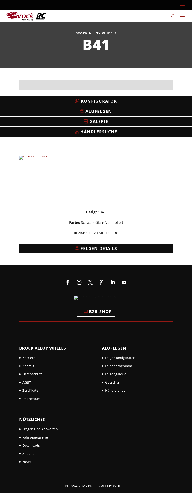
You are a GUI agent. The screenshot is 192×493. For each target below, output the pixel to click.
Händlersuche (98, 131)
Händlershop (115, 390)
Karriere (28, 357)
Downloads (31, 445)
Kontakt (28, 366)
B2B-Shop (100, 311)
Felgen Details (99, 248)
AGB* (26, 382)
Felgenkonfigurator (120, 357)
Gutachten (113, 382)
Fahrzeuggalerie (35, 437)
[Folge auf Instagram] (79, 282)
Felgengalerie (115, 374)
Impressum (31, 398)
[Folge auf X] (90, 282)
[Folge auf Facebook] (68, 282)
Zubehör (29, 453)
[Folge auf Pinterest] (101, 282)
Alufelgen (98, 111)
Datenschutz (32, 374)
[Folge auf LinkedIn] (113, 282)
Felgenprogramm (118, 366)
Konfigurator (99, 101)
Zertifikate (30, 390)
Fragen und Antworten (40, 429)
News (26, 462)
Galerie (98, 121)
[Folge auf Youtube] (124, 282)
